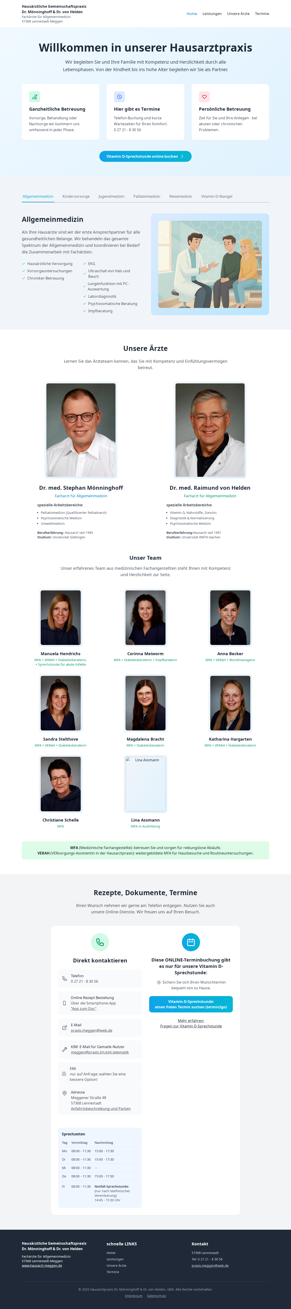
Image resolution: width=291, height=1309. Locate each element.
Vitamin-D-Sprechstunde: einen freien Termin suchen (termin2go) (191, 1004)
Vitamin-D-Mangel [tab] (216, 196)
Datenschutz (156, 1296)
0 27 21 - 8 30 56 (127, 129)
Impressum (134, 1296)
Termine (262, 13)
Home (192, 13)
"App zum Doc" (84, 1008)
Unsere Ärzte (238, 13)
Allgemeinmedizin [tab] (38, 196)
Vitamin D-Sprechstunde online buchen (142, 156)
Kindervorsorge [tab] (76, 196)
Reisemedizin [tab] (180, 196)
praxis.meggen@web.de (91, 1030)
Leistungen (212, 13)
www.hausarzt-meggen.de (42, 1265)
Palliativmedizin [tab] (146, 196)
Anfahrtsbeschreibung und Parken (101, 1108)
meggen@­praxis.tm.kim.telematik (100, 1052)
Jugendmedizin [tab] (111, 196)
